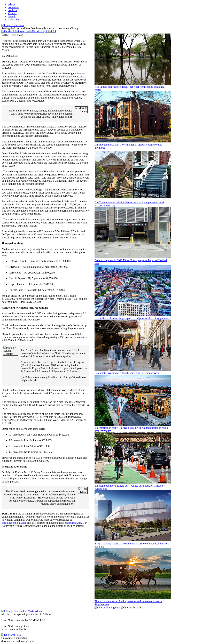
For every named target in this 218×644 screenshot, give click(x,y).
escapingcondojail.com (14, 522)
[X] (45, 31)
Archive (12, 10)
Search (11, 16)
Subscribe (13, 19)
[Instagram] (22, 31)
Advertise (13, 7)
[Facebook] (8, 31)
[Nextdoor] (36, 31)
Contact (12, 13)
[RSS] (52, 31)
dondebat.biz (74, 522)
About (11, 4)
